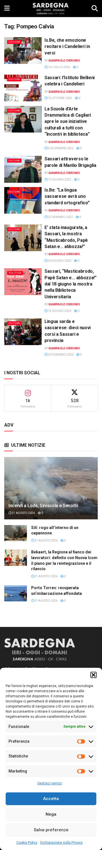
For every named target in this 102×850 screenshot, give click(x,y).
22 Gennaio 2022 (60, 217)
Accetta (51, 798)
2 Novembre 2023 (60, 148)
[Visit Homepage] (51, 8)
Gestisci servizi (49, 783)
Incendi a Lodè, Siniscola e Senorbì (43, 505)
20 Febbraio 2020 (60, 354)
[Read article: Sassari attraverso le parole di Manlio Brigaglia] (23, 169)
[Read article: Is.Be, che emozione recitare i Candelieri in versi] (23, 50)
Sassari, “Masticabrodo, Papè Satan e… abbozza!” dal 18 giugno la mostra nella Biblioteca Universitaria (70, 283)
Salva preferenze (51, 829)
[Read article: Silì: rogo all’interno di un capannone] (15, 533)
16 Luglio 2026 (58, 67)
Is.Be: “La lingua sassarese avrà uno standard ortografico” (67, 196)
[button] (93, 675)
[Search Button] (95, 8)
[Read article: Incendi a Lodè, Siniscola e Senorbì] (51, 490)
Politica (15, 273)
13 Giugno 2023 (59, 179)
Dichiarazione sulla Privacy (61, 843)
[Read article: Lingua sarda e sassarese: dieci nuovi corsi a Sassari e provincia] (23, 331)
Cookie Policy (26, 843)
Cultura (14, 42)
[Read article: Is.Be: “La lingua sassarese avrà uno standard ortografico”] (23, 200)
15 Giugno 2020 (59, 310)
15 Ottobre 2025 (59, 98)
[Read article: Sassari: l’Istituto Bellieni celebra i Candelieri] (23, 88)
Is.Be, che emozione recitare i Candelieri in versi (67, 46)
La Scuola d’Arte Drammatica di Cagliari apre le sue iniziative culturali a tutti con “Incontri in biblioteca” (67, 121)
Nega (51, 814)
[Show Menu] (7, 8)
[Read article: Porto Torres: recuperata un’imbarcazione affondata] (15, 593)
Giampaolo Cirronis (64, 60)
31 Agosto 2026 (23, 513)
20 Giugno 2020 (59, 260)
